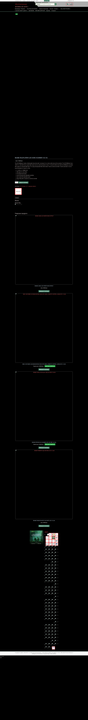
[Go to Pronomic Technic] (53, 613)
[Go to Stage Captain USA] (47, 632)
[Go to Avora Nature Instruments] (53, 537)
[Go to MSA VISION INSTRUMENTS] (53, 600)
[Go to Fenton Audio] (50, 559)
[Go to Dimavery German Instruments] (47, 550)
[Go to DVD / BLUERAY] (50, 553)
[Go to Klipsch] (50, 581)
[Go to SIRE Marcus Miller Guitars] (53, 629)
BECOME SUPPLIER (40, 10)
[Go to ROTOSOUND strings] (56, 619)
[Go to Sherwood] (56, 625)
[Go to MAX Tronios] (50, 594)
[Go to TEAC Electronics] (53, 635)
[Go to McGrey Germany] (56, 594)
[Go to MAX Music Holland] (47, 594)
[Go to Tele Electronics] (47, 638)
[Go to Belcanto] (50, 540)
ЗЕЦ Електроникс (21, 4)
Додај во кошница (23, 182)
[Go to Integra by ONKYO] (56, 572)
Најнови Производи (43, 8)
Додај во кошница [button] (44, 291)
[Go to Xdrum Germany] (47, 647)
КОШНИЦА (24, 0)
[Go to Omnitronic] (47, 607)
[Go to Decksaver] (53, 547)
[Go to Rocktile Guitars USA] (50, 619)
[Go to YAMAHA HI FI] (50, 647)
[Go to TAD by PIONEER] (56, 632)
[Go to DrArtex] (53, 550)
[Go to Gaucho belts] (53, 562)
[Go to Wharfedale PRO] (56, 644)
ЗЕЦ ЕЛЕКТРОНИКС (65, 8)
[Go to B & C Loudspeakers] (56, 537)
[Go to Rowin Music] (56, 622)
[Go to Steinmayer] (50, 632)
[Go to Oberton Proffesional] (53, 603)
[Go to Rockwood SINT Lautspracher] (53, 619)
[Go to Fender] (47, 559)
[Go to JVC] (47, 578)
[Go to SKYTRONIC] (56, 629)
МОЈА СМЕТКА (33, 0)
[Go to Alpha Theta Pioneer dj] (47, 534)
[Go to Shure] (47, 629)
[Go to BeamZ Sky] (47, 540)
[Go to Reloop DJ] (53, 616)
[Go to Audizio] (50, 537)
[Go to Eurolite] (53, 556)
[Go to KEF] (56, 578)
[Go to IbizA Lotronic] (50, 572)
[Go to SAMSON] (50, 625)
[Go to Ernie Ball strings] (50, 556)
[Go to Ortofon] (53, 607)
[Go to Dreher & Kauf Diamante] (56, 550)
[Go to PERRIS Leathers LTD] (50, 610)
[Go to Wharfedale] (53, 644)
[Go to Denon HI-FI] (56, 547)
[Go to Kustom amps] (56, 585)
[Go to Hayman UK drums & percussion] (50, 569)
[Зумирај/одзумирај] (0, 656)
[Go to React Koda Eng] (50, 616)
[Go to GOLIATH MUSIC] (47, 566)
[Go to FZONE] (56, 559)
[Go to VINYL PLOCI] (56, 641)
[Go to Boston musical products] (47, 544)
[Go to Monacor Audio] (50, 600)
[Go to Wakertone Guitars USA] (50, 644)
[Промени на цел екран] (1, 656)
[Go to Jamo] (50, 575)
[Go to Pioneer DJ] (56, 610)
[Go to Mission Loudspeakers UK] (47, 600)
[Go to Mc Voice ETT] (53, 594)
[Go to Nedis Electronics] (50, 603)
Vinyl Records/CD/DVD (32, 8)
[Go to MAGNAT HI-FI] (53, 591)
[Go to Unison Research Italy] (53, 638)
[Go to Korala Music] (56, 581)
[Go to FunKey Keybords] (53, 559)
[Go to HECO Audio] (53, 569)
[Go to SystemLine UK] (53, 632)
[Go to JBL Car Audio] (56, 575)
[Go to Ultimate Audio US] (50, 638)
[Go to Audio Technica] (56, 534)
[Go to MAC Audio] (56, 588)
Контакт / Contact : (54, 8)
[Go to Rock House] (56, 616)
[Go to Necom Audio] (47, 603)
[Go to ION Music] (47, 575)
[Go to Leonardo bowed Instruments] (50, 588)
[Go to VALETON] (56, 638)
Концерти (53, 10)
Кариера (48, 10)
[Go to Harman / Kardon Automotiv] (56, 566)
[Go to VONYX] (47, 644)
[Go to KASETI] (53, 578)
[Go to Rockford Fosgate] (47, 619)
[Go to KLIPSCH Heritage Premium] (53, 581)
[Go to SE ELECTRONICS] (53, 625)
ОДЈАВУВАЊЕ (28, 0)
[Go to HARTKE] (47, 569)
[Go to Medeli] (56, 597)
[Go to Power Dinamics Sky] (50, 613)
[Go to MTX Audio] (56, 600)
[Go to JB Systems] (53, 575)
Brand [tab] (17, 197)
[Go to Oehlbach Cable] (56, 603)
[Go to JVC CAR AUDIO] (50, 578)
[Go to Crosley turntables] (50, 547)
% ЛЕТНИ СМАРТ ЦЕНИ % (21, 10)
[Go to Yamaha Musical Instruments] (53, 647)
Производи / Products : (20, 8)
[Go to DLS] (50, 550)
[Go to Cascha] (50, 544)
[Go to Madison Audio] (47, 591)
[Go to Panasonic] (56, 607)
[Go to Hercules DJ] (56, 569)
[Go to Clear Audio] (56, 544)
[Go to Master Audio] (56, 591)
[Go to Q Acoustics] (56, 613)
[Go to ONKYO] (50, 607)
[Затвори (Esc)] (3, 656)
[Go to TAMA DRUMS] (50, 635)
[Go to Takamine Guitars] (47, 635)
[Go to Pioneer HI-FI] (47, 613)
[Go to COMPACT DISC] (47, 547)
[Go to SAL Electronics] (47, 625)
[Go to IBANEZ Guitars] (47, 572)
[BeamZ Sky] (18, 191)
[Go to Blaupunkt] (53, 540)
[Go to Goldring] (56, 562)
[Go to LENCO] (47, 588)
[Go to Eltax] (47, 556)
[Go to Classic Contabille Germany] (53, 544)
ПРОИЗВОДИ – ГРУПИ (18, 0)
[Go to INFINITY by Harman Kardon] (53, 572)
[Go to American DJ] (53, 534)
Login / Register (46, 0)
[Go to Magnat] (50, 591)
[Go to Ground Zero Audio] (50, 566)
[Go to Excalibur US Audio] (56, 556)
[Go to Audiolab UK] (47, 537)
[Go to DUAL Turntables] (47, 553)
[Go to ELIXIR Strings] (56, 553)
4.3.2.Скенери (22, 186)
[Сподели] (2, 656)
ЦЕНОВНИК (31, 10)
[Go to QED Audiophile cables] (47, 616)
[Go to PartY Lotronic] (47, 610)
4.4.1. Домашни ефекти (31, 186)
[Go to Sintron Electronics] (50, 629)
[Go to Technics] (56, 635)
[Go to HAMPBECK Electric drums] (53, 566)
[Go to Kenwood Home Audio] (47, 581)
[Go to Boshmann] (56, 540)
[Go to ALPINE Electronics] (50, 534)
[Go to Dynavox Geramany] (53, 553)
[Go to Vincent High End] (53, 641)
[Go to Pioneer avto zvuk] (53, 610)
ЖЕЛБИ (37, 0)
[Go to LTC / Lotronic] (53, 588)
